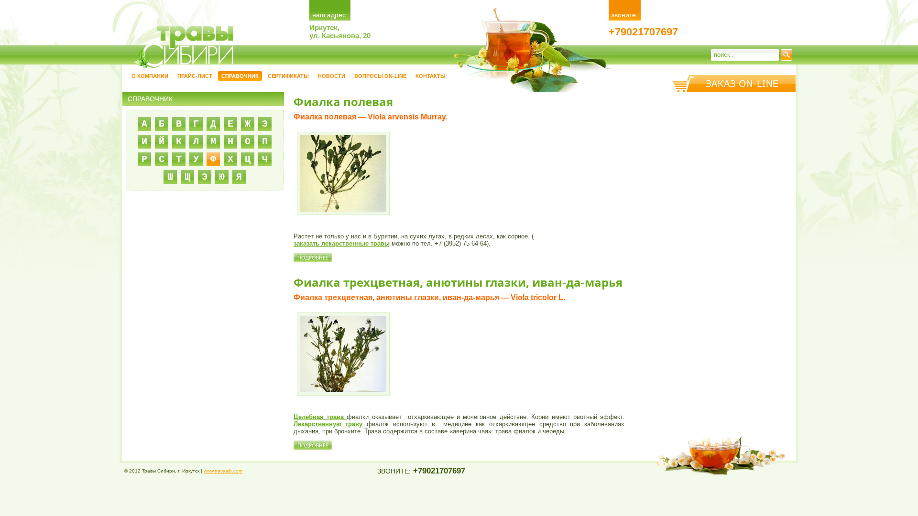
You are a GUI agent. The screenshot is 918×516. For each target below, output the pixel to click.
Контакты (430, 76)
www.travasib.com (223, 470)
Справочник (240, 76)
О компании (149, 76)
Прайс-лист (194, 76)
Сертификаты (288, 76)
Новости (331, 76)
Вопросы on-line (380, 76)
